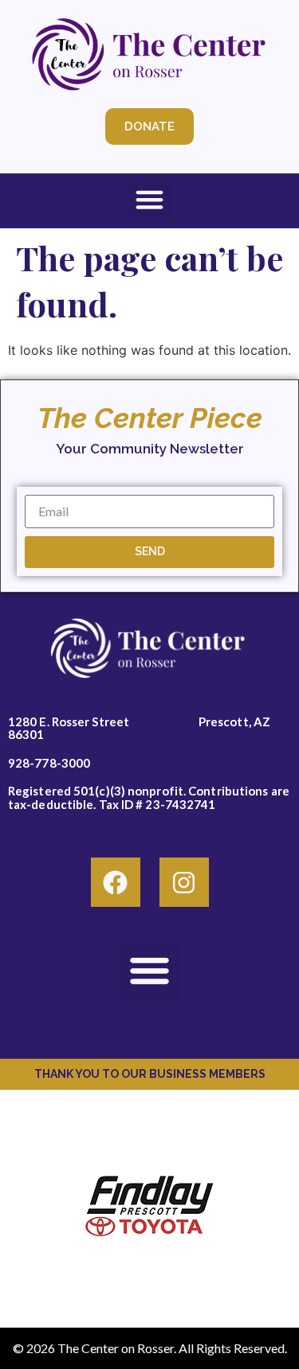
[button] (150, 199)
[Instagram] (184, 882)
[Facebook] (115, 882)
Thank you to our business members (150, 1074)
